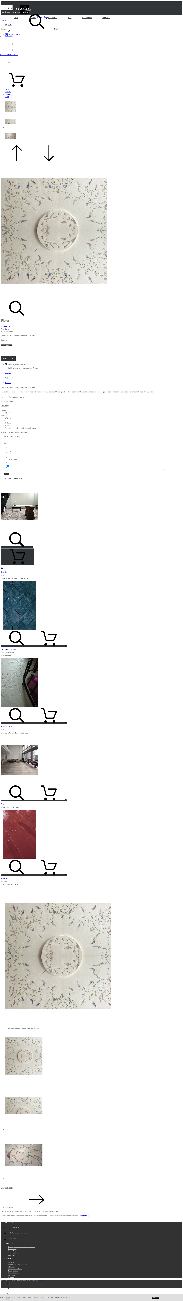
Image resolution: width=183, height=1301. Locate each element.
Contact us (12, 1275)
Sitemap (11, 1277)
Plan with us (12, 1249)
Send (6, 474)
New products (13, 1253)
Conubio (4, 572)
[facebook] (8, 1284)
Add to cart (6, 345)
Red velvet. (5, 878)
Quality (6, 443)
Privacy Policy (13, 1271)
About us (11, 1267)
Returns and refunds (15, 1269)
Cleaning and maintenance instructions (21, 1247)
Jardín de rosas (6, 726)
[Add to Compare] (2, 568)
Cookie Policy (13, 1273)
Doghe (3, 804)
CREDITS (42, 1280)
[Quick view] (17, 547)
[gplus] (8, 1289)
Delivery (11, 1262)
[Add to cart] (17, 556)
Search (56, 29)
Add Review (5, 326)
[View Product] (49, 646)
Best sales (11, 1255)
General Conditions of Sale (17, 1264)
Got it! (155, 1297)
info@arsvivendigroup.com (18, 1233)
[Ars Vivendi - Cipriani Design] (15, 13)
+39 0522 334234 (14, 1227)
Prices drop (12, 1251)
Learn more (65, 1298)
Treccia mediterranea (8, 649)
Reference (5, 401)
